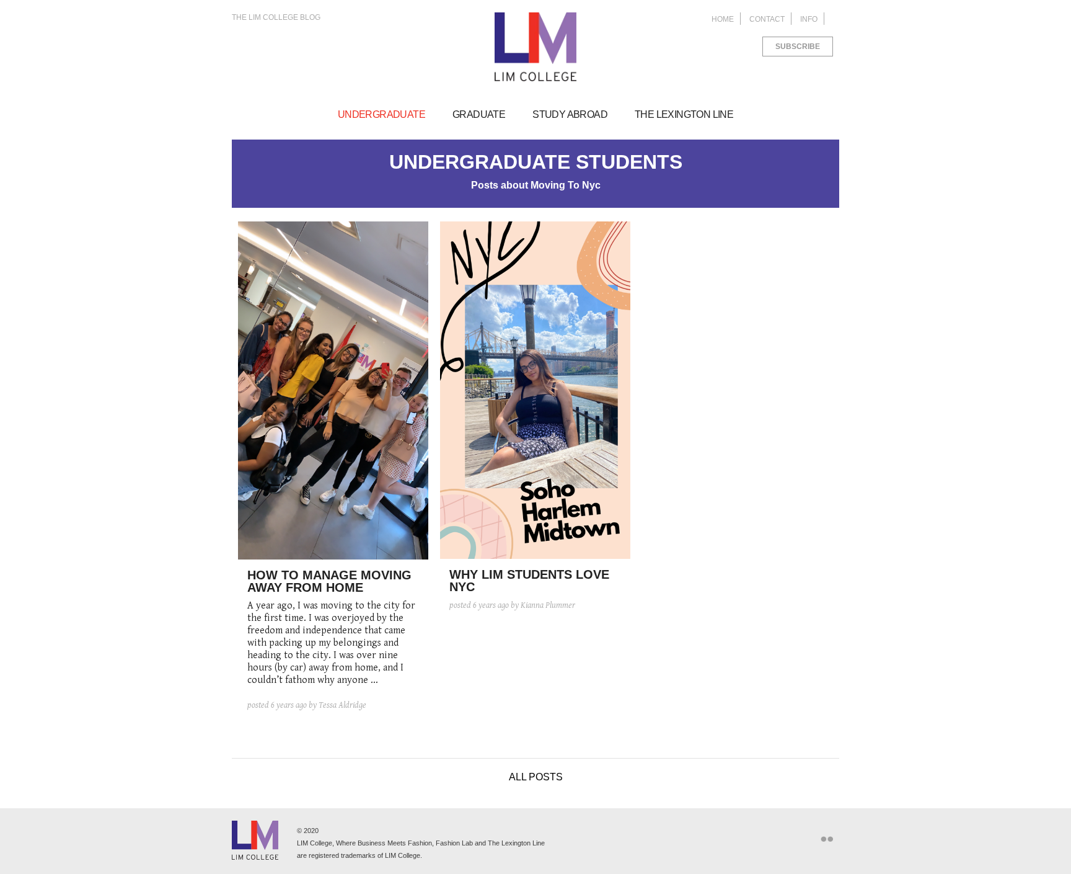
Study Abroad (569, 114)
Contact (767, 19)
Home (723, 19)
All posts (536, 777)
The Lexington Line (684, 114)
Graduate (478, 114)
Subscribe (797, 46)
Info (809, 19)
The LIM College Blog (276, 17)
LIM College (535, 47)
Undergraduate (381, 114)
